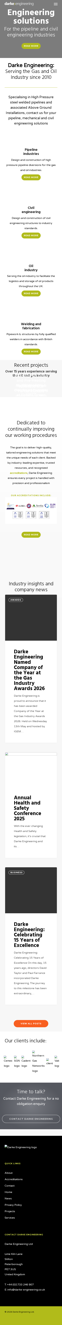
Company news (20, 757)
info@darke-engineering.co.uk (26, 1289)
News (8, 1198)
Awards (15, 600)
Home (8, 1192)
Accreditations (14, 1179)
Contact (10, 1185)
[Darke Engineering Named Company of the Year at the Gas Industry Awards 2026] (31, 669)
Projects (10, 1211)
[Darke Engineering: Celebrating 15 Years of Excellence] (31, 936)
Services (10, 1217)
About (9, 1173)
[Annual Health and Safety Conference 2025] (31, 805)
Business (16, 872)
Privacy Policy (13, 1205)
